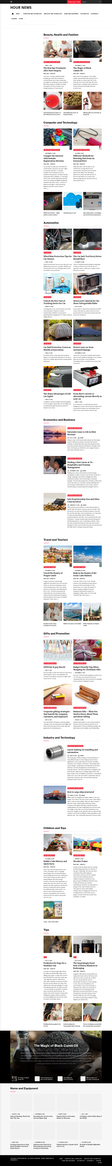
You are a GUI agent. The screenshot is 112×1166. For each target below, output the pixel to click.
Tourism (14, 18)
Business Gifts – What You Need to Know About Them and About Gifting (85, 714)
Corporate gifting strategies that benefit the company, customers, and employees (57, 714)
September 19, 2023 (80, 353)
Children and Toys (49, 855)
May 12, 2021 (48, 720)
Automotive (85, 13)
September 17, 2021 (80, 672)
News (18, 13)
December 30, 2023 (40, 1142)
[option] (56, 1057)
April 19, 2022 (48, 399)
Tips (45, 957)
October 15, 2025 (79, 262)
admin (81, 438)
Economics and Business (75, 428)
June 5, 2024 (15, 1142)
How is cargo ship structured (80, 792)
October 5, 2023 (79, 153)
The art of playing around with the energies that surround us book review (92, 1026)
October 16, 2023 (86, 1142)
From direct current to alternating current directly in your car (87, 396)
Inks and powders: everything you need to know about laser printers (92, 214)
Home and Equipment (71, 13)
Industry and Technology (53, 13)
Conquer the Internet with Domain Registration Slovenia (54, 158)
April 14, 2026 (48, 262)
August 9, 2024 (62, 1114)
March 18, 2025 (49, 306)
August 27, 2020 (79, 720)
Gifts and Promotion (50, 663)
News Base (49, 1158)
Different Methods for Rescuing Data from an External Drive (83, 158)
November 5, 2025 (40, 1114)
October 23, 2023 (63, 1142)
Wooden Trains (80, 861)
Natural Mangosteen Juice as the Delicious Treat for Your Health (52, 114)
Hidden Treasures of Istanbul (72, 623)
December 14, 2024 (50, 570)
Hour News (20, 7)
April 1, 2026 (48, 65)
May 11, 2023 (48, 670)
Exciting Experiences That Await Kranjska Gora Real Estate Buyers (19, 1146)
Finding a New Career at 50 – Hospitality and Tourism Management (80, 465)
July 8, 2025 (78, 960)
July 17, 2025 (48, 960)
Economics (94, 13)
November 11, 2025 (80, 65)
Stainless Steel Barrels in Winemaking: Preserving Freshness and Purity (42, 1146)
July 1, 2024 (85, 1114)
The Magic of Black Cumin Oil (56, 1046)
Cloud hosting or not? (69, 213)
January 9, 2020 (79, 859)
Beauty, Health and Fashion (52, 62)
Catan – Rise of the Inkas (51, 922)
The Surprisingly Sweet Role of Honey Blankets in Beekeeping (85, 965)
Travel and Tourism (49, 567)
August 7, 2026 (16, 1114)
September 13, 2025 (50, 153)
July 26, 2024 (78, 306)
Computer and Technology (32, 13)
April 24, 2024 (48, 353)
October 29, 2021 (49, 859)
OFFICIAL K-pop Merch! (54, 667)
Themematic (14, 1160)
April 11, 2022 (78, 402)
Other (21, 18)
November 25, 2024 (80, 570)
